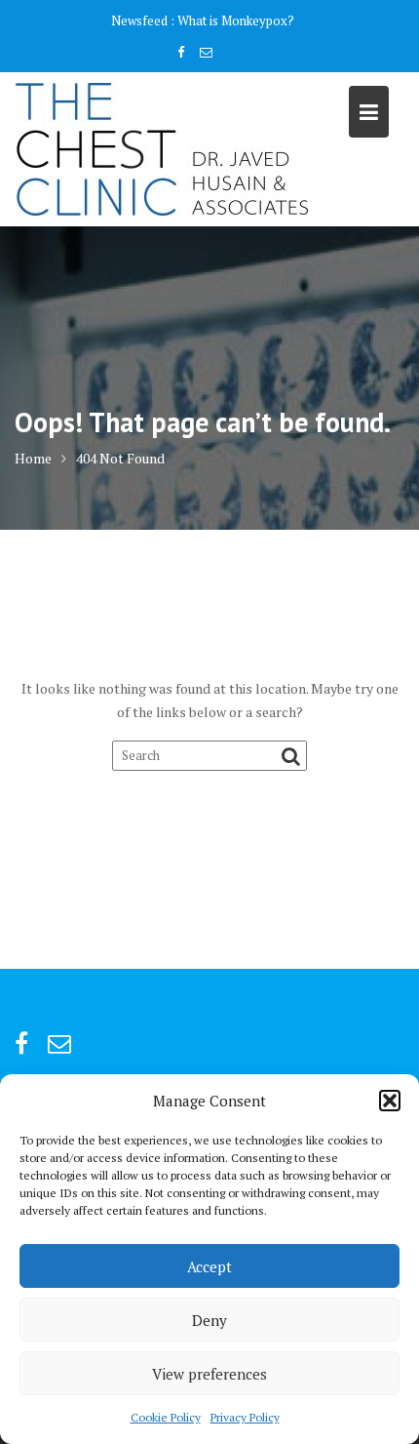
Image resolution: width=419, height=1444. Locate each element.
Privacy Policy (245, 1417)
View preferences (209, 1374)
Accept (209, 1266)
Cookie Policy (166, 1417)
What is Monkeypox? (235, 20)
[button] (390, 1100)
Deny (209, 1320)
